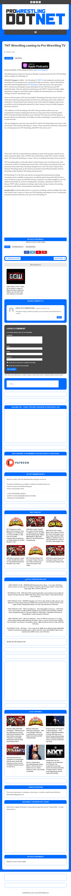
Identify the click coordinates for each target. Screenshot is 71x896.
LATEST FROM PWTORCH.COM (36, 579)
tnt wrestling (30, 246)
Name (8, 346)
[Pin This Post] (39, 252)
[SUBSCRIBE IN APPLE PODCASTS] (35, 68)
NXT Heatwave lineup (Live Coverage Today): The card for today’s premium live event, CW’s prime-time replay (34, 561)
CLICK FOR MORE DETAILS (16, 493)
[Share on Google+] (44, 252)
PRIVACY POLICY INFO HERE (35, 242)
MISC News (18, 58)
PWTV (40, 80)
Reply (59, 317)
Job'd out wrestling (25, 308)
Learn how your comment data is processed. (47, 375)
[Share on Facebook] (27, 252)
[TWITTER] (31, 2)
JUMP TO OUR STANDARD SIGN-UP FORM (21, 496)
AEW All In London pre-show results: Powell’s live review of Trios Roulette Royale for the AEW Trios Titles (15, 560)
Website (9, 357)
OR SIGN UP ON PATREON (16, 498)
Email (8, 351)
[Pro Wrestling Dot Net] (35, 16)
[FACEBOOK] (34, 2)
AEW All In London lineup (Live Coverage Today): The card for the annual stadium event (55, 560)
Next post (59, 258)
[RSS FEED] (37, 2)
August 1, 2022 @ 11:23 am (42, 308)
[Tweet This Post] (33, 252)
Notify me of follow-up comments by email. (22, 362)
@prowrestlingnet (40, 70)
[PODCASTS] (39, 2)
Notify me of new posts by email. (19, 365)
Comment (9, 335)
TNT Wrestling (32, 84)
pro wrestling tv (17, 246)
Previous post (14, 258)
